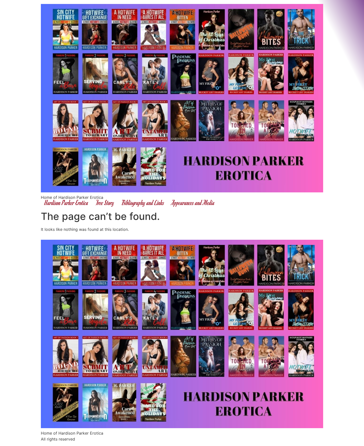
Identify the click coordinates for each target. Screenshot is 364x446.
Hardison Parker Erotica (66, 202)
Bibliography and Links (143, 202)
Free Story (105, 202)
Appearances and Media (193, 202)
